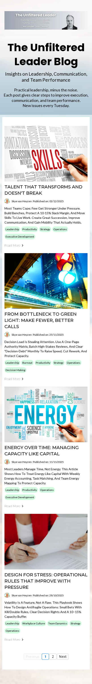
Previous (32, 657)
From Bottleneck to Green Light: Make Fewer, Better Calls (40, 320)
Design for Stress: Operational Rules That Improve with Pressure (46, 581)
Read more (12, 245)
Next (63, 657)
